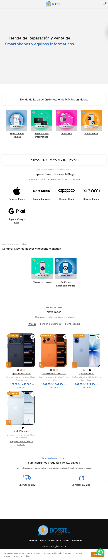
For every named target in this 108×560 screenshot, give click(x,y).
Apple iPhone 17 (86, 373)
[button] (100, 552)
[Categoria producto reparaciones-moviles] (16, 125)
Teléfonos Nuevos (13, 377)
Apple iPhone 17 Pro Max (54, 373)
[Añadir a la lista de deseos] (32, 337)
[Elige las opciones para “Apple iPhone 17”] (74, 365)
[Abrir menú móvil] (3, 4)
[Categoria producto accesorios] (66, 123)
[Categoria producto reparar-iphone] (16, 194)
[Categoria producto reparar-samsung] (41, 194)
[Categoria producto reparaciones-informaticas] (41, 125)
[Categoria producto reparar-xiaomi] (91, 194)
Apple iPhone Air (21, 431)
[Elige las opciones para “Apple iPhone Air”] (8, 422)
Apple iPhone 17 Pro (21, 373)
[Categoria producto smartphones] (91, 123)
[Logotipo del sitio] (54, 3)
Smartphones (21, 380)
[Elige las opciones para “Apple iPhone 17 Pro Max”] (41, 365)
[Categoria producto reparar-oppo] (66, 194)
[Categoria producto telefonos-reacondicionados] (66, 273)
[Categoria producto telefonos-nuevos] (42, 271)
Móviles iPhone (29, 377)
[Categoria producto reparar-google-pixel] (16, 215)
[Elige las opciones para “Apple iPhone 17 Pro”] (8, 365)
